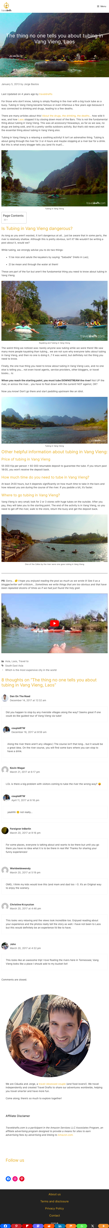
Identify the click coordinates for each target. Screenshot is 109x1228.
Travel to (24, 661)
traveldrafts (45, 94)
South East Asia (14, 665)
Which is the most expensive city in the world (31, 670)
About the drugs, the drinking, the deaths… (66, 115)
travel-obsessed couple (52, 1083)
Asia (7, 661)
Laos (21, 119)
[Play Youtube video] (54, 623)
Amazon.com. (66, 1134)
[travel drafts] (6, 6)
